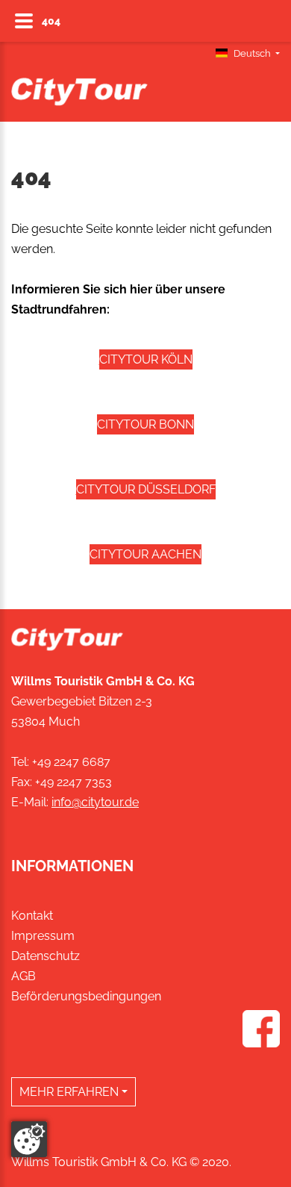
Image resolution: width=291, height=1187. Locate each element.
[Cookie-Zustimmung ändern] (29, 1139)
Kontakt (32, 916)
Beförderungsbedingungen (86, 996)
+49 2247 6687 (71, 762)
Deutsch (252, 53)
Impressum (43, 936)
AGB (23, 976)
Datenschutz (45, 956)
